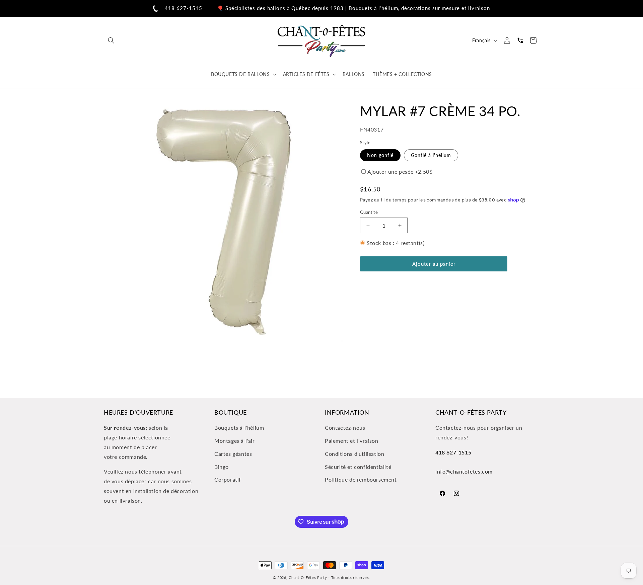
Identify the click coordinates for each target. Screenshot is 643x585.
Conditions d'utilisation (354, 453)
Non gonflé (380, 155)
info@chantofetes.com (464, 471)
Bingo (221, 467)
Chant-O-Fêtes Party (308, 577)
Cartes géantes (233, 453)
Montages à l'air (234, 440)
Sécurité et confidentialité (358, 467)
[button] (111, 40)
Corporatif (227, 479)
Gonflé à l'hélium (431, 155)
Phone (520, 40)
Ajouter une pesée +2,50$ (399, 171)
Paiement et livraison (351, 440)
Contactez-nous (345, 427)
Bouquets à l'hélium (239, 427)
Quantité (369, 212)
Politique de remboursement (361, 479)
